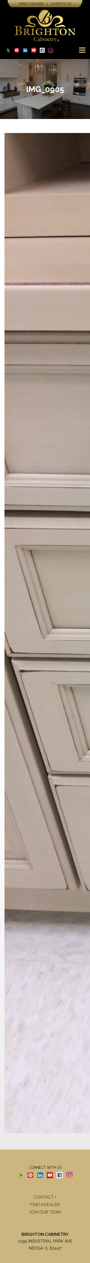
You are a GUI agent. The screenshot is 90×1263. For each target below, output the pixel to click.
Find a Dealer (31, 4)
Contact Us (61, 4)
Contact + (45, 1197)
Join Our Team (45, 1212)
